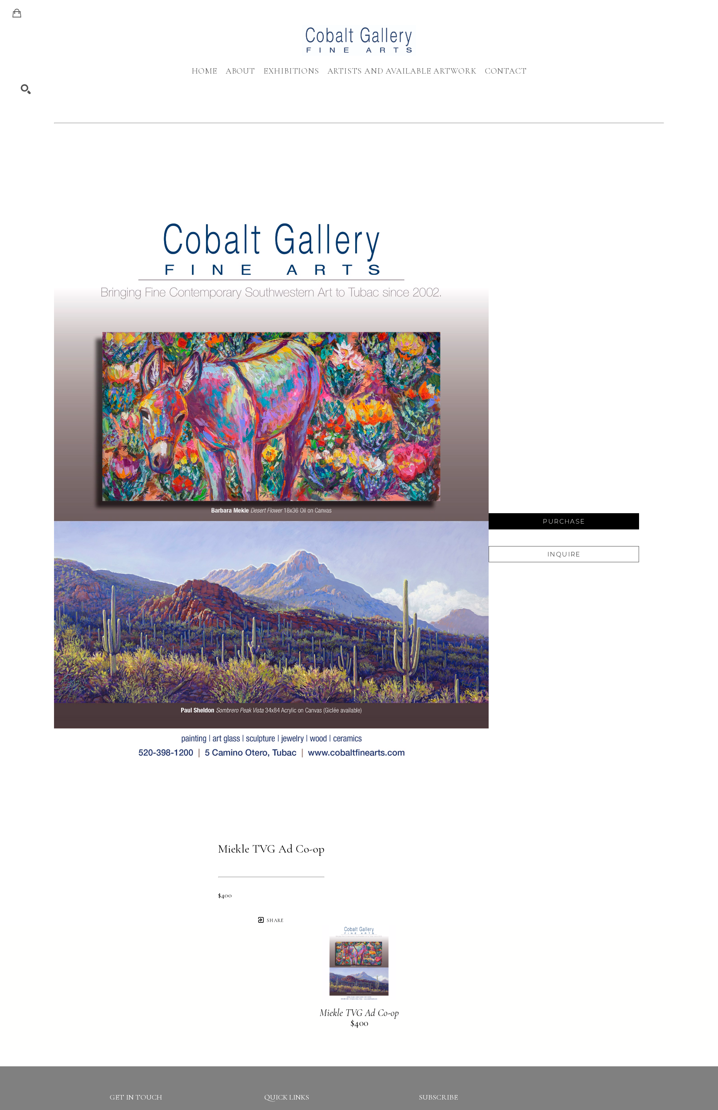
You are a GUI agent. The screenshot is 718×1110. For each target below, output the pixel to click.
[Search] (26, 89)
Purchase (564, 521)
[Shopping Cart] (16, 13)
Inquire (563, 554)
